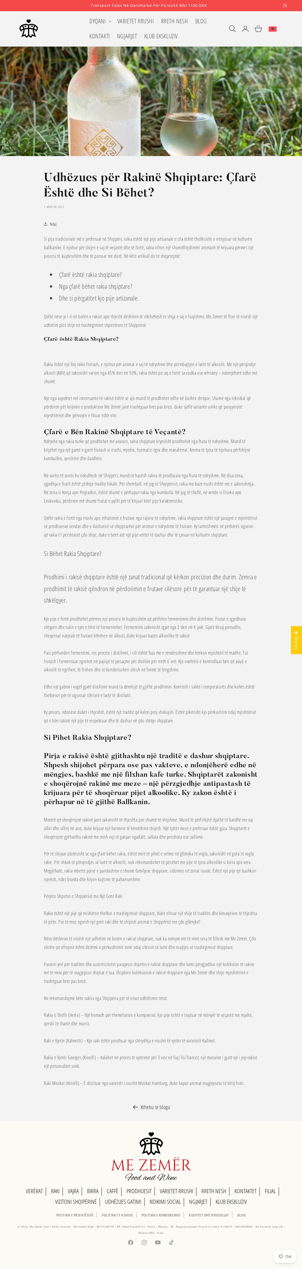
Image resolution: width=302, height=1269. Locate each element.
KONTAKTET (245, 1191)
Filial (270, 1191)
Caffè (112, 1191)
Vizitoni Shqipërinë (76, 1201)
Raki (55, 1191)
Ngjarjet (198, 1201)
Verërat (34, 1191)
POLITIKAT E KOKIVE (117, 1215)
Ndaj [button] (53, 224)
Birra (93, 1191)
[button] (100, 21)
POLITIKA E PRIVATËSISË (75, 1215)
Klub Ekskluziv (231, 1201)
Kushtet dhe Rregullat (209, 1215)
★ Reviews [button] (296, 640)
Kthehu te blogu (155, 1107)
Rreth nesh (213, 1191)
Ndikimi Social (165, 1201)
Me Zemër (36, 1226)
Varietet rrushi (176, 1191)
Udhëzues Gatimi (123, 1201)
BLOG (241, 1215)
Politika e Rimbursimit (161, 1215)
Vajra (73, 1191)
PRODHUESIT (139, 1191)
